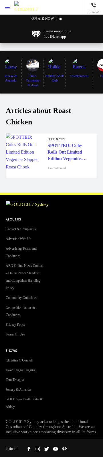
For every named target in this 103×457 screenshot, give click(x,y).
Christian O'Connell (19, 360)
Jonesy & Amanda (18, 390)
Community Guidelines (21, 298)
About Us (13, 219)
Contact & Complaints (21, 229)
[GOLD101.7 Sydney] (26, 7)
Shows (11, 350)
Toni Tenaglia (15, 380)
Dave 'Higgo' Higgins (20, 370)
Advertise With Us (18, 239)
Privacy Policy (15, 325)
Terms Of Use (15, 334)
